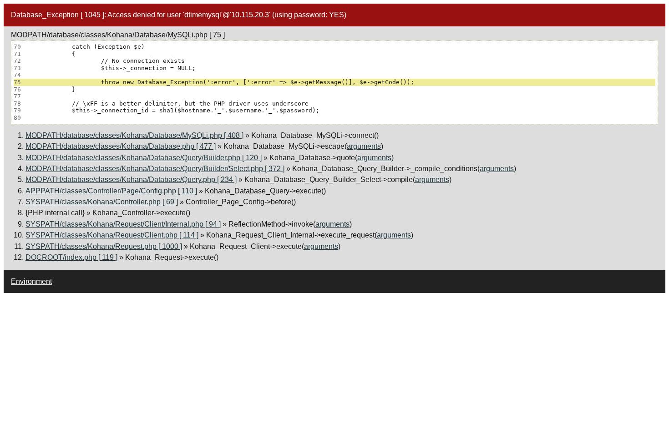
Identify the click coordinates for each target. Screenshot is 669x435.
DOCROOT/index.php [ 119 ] (71, 257)
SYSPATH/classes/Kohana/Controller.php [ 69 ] (101, 202)
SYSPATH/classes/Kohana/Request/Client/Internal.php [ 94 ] (123, 224)
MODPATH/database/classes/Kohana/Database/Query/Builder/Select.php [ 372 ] (154, 168)
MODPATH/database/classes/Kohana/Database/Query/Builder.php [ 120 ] (143, 158)
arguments (364, 146)
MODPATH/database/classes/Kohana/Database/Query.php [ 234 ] (131, 179)
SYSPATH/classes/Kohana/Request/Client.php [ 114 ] (111, 235)
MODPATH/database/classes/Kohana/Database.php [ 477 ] (120, 146)
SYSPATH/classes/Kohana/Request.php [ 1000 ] (103, 246)
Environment (31, 281)
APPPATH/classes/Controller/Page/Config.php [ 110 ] (111, 191)
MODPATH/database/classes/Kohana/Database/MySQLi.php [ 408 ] (134, 135)
